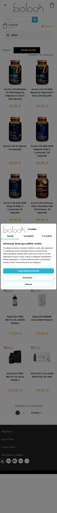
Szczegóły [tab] (28, 236)
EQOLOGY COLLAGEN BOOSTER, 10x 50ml (42, 375)
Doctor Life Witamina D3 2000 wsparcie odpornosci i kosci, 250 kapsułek (15, 94)
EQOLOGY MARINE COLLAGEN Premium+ (42, 318)
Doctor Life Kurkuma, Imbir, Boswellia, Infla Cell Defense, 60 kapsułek (42, 208)
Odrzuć (28, 284)
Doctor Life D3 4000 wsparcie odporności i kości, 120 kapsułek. (42, 93)
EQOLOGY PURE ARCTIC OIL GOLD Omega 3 (15, 377)
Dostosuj (27, 277)
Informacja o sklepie (12, 455)
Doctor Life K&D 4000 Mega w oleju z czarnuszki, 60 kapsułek (15, 208)
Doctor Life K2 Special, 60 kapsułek (15, 147)
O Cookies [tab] (47, 236)
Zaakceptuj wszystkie (28, 271)
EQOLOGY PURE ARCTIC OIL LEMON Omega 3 (15, 320)
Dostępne (7, 50)
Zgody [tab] (10, 236)
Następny (36, 412)
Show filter (28, 50)
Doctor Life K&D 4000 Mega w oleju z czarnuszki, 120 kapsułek (42, 151)
